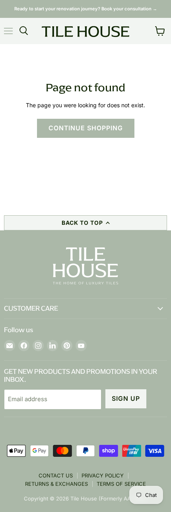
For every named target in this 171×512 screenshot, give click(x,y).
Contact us (56, 475)
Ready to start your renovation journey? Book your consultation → (85, 9)
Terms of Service (121, 484)
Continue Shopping (86, 128)
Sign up (126, 398)
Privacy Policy (103, 475)
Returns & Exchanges (56, 484)
